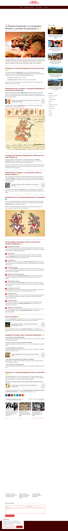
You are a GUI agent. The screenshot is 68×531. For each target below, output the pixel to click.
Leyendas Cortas (51, 106)
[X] (9, 395)
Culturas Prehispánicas (52, 99)
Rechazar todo (12, 526)
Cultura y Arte (51, 97)
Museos (50, 111)
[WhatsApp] (14, 395)
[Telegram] (17, 395)
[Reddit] (23, 395)
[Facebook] (6, 395)
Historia (21, 7)
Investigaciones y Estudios (53, 104)
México (50, 110)
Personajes (46, 7)
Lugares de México (39, 7)
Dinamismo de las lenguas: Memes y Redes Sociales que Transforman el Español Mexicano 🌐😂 (14, 399)
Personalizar (6, 526)
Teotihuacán (26, 344)
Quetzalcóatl (24, 59)
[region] (13, 523)
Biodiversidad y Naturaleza (29, 7)
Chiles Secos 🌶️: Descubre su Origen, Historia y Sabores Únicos (36, 399)
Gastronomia (51, 101)
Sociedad (50, 115)
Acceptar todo (19, 526)
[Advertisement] (34, 16)
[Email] (20, 395)
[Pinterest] (12, 395)
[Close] (22, 518)
